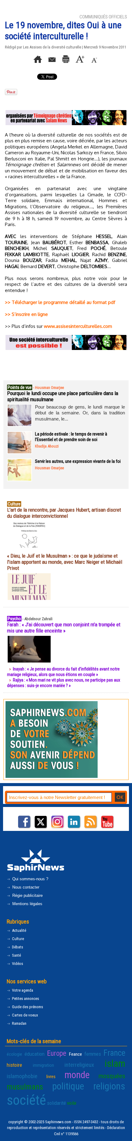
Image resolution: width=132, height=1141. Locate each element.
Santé (16, 955)
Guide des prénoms (27, 1007)
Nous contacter (25, 887)
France (114, 1053)
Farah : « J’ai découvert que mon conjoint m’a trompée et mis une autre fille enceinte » (63, 627)
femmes (92, 1054)
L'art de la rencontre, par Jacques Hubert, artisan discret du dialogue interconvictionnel (64, 513)
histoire (14, 1065)
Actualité (18, 930)
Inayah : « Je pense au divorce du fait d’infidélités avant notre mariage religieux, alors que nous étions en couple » (63, 671)
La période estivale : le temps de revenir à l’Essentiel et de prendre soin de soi (71, 436)
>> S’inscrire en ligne (26, 314)
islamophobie (22, 1076)
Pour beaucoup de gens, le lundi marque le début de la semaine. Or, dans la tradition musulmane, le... (80, 412)
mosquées (112, 1076)
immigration (43, 1065)
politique (68, 1086)
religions (109, 1086)
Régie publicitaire (27, 895)
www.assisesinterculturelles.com (78, 326)
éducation (35, 1054)
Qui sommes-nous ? (29, 879)
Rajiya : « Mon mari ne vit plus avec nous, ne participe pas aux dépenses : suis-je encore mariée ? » (63, 682)
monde (77, 1075)
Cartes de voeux (24, 1015)
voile (71, 1103)
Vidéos (17, 963)
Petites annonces (25, 998)
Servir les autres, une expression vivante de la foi (78, 461)
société (26, 1100)
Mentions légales (26, 903)
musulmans (25, 1086)
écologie (14, 1054)
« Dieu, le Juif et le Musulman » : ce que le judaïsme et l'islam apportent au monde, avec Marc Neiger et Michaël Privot (64, 562)
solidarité (56, 1103)
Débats (17, 947)
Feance (75, 1054)
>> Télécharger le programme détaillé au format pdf (60, 302)
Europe (56, 1053)
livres (51, 1076)
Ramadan (18, 1023)
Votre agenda (22, 990)
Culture (17, 938)
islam (115, 1063)
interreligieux (79, 1064)
